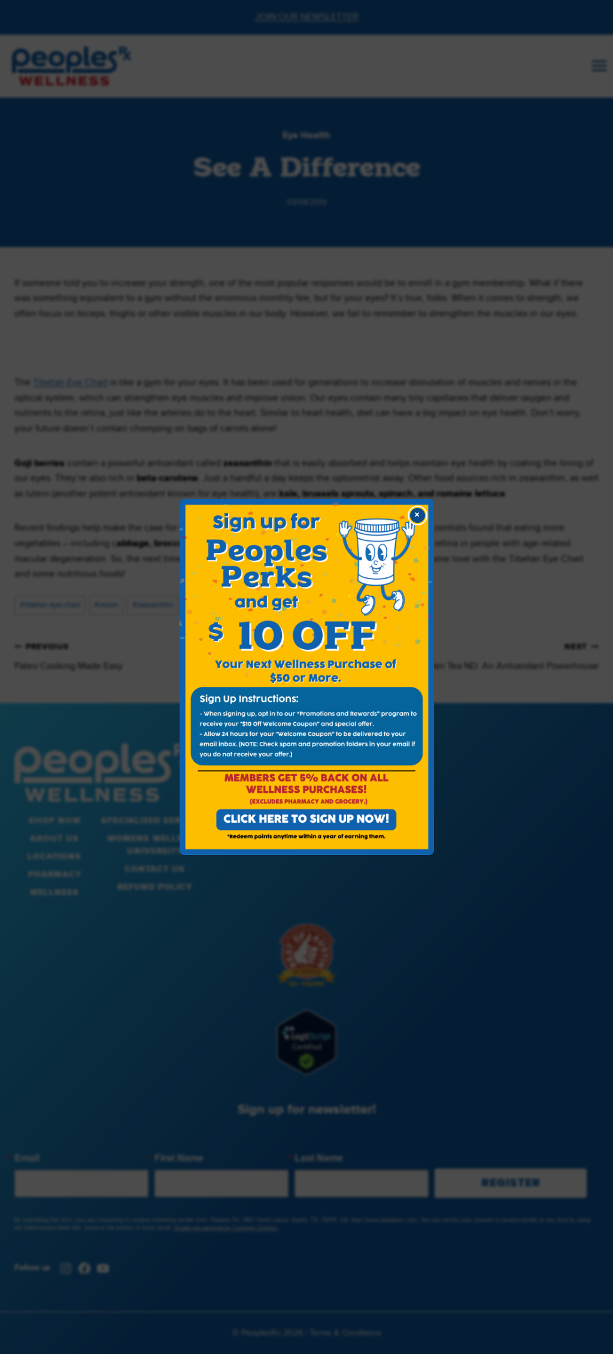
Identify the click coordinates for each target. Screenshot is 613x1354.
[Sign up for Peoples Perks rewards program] (307, 677)
